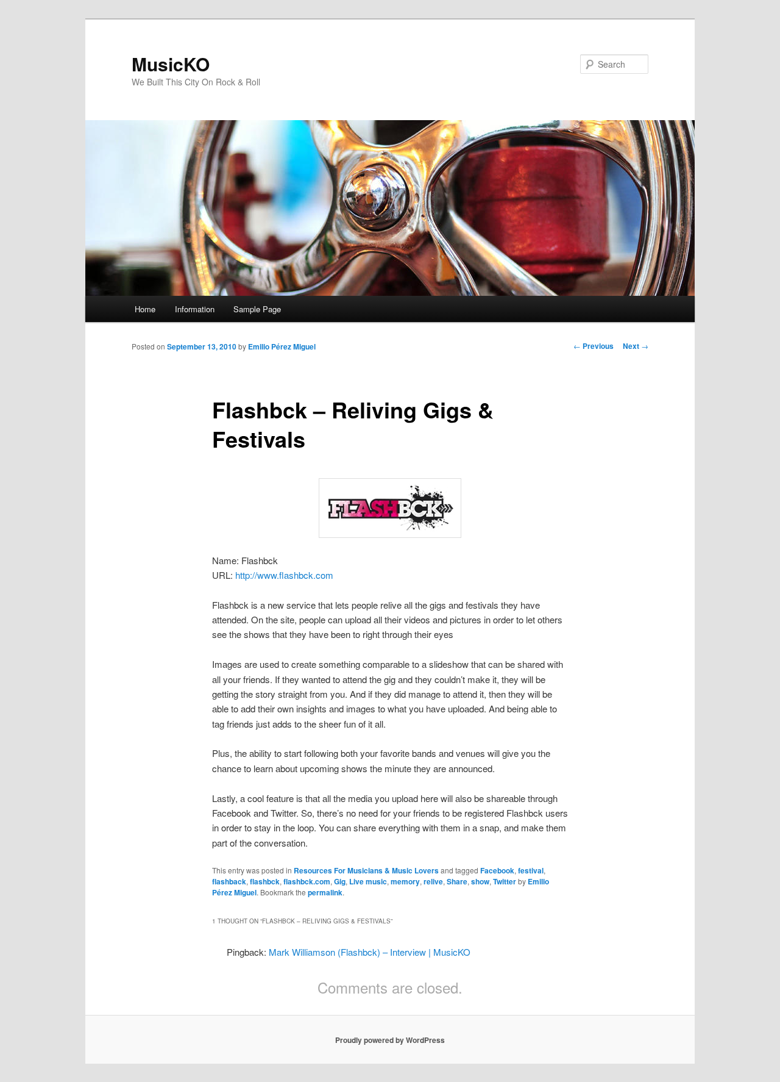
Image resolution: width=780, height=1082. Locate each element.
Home (145, 309)
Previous (593, 345)
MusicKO (171, 64)
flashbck (265, 881)
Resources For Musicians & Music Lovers (366, 870)
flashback (229, 881)
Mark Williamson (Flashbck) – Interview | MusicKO (369, 951)
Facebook (497, 870)
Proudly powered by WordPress (390, 1039)
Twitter (504, 881)
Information (194, 309)
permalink (325, 892)
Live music (368, 881)
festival (531, 870)
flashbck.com (306, 881)
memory (405, 881)
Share (457, 881)
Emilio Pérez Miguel (282, 346)
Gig (340, 881)
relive (433, 881)
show (480, 881)
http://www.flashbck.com (284, 574)
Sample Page (257, 309)
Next (635, 345)
